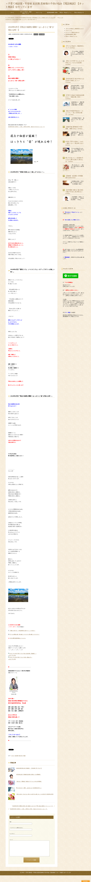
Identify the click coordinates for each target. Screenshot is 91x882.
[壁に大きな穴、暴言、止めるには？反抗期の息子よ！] (11, 789)
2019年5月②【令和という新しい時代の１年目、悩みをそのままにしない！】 (28, 809)
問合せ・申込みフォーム (65, 12)
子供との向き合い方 (79, 12)
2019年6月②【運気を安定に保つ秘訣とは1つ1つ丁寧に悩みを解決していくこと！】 (32, 806)
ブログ (12, 755)
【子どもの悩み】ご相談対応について (25, 12)
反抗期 (16, 755)
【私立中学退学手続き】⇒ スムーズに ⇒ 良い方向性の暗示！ (74, 112)
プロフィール (39, 12)
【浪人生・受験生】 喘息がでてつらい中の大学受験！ (29, 781)
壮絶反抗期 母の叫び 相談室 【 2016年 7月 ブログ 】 (29, 768)
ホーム (12, 12)
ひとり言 (36, 34)
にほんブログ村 (12, 655)
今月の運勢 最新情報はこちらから (18, 638)
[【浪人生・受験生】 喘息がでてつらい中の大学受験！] (11, 783)
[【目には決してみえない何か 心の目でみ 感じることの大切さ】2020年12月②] (11, 796)
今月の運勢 (41, 34)
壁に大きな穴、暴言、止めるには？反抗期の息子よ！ (29, 787)
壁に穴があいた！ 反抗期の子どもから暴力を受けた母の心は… (74, 159)
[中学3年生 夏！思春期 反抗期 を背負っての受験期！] (11, 776)
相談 (24, 755)
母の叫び (21, 755)
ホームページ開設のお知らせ (72, 32)
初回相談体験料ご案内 (52, 12)
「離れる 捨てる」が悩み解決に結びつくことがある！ (22, 630)
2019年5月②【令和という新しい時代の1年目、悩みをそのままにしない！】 (26, 126)
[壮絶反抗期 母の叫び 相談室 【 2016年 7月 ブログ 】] (11, 769)
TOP (31, 17)
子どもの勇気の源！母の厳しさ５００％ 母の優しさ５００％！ (25, 634)
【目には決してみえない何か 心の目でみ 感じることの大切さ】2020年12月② (34, 794)
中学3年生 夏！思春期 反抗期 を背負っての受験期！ (28, 774)
